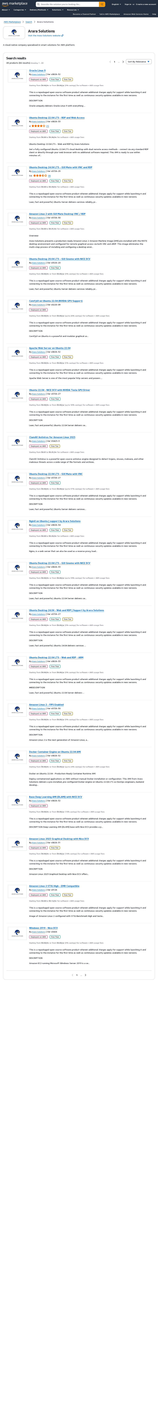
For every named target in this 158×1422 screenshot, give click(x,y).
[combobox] (67, 4)
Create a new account (146, 4)
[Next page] (123, 62)
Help (154, 14)
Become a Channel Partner (84, 14)
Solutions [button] (56, 10)
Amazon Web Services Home (136, 14)
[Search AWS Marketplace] (102, 4)
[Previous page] (110, 62)
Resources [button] (72, 10)
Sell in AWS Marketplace (110, 14)
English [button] (115, 4)
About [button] (5, 10)
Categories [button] (19, 10)
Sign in (128, 4)
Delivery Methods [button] (38, 10)
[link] (45, 21)
